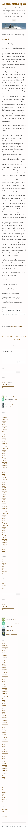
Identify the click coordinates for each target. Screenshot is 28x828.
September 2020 (5, 448)
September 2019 (5, 469)
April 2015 (3, 534)
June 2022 (3, 424)
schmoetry (3, 569)
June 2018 (3, 484)
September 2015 (5, 525)
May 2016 (3, 520)
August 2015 (4, 527)
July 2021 (3, 431)
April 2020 (3, 457)
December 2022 (4, 417)
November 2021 (4, 427)
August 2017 (4, 498)
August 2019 (4, 470)
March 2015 (4, 535)
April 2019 (3, 475)
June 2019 (3, 474)
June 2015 (3, 530)
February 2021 (4, 439)
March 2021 (4, 438)
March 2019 (4, 477)
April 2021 (3, 436)
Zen (2, 573)
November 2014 (4, 542)
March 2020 (4, 458)
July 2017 (3, 499)
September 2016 (5, 513)
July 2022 (3, 422)
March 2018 (4, 487)
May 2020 (3, 455)
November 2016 (4, 510)
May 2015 (3, 532)
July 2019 (3, 472)
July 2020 (3, 451)
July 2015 (3, 528)
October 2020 (4, 446)
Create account (4, 581)
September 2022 (5, 419)
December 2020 (4, 443)
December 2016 (4, 508)
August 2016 (4, 515)
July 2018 (3, 482)
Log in (3, 583)
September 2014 (5, 546)
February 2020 (4, 460)
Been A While (4, 384)
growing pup (4, 563)
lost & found (4, 564)
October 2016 (4, 511)
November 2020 (4, 445)
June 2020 (3, 453)
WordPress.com (4, 588)
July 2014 (3, 549)
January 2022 (4, 426)
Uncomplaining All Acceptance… (8, 386)
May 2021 (3, 434)
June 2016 (3, 518)
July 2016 (3, 516)
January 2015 (4, 539)
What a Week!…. (5, 387)
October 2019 (4, 467)
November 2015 (4, 523)
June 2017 (3, 501)
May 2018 (3, 486)
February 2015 (4, 537)
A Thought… (4, 381)
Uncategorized (13, 326)
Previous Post (7, 336)
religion (3, 568)
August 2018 (4, 481)
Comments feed (4, 587)
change (3, 559)
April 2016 (3, 522)
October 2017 (4, 494)
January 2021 (4, 441)
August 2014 (4, 547)
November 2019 (4, 465)
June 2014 (3, 551)
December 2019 (4, 463)
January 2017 (4, 506)
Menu (14, 20)
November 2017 (4, 492)
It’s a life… (13, 396)
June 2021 (3, 433)
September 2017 (5, 496)
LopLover (6, 404)
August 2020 (4, 450)
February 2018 (4, 489)
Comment (21, 361)
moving (3, 566)
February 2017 (4, 504)
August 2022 (4, 421)
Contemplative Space (14, 3)
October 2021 (4, 429)
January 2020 (4, 462)
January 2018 (4, 491)
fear (2, 561)
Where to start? (4, 382)
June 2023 (3, 415)
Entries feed (4, 585)
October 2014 (4, 544)
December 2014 (4, 540)
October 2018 (4, 479)
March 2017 (4, 503)
